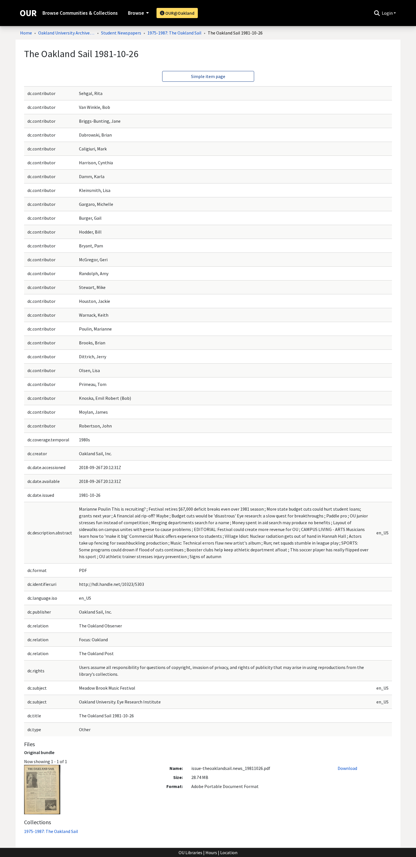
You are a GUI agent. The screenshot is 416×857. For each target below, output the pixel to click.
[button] (376, 13)
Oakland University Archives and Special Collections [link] (66, 33)
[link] (51, 831)
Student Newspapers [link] (121, 33)
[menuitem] (137, 13)
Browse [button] (136, 13)
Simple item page (208, 76)
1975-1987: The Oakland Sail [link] (174, 33)
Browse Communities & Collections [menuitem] (80, 13)
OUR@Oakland (179, 13)
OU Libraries (190, 852)
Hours (211, 852)
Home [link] (26, 33)
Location (228, 852)
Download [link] (347, 768)
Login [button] (388, 13)
